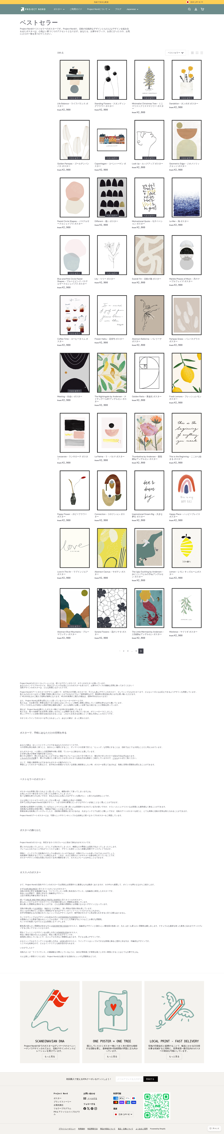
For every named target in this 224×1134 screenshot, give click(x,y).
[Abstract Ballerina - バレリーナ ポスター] (149, 321)
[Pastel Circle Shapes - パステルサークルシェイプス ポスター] (74, 203)
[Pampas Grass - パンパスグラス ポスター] (186, 321)
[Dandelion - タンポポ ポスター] (186, 84)
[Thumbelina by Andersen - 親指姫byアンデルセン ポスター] (149, 438)
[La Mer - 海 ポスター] (186, 202)
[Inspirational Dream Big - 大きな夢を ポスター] (149, 496)
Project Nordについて (97, 9)
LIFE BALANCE (31, 889)
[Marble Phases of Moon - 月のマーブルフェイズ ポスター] (186, 261)
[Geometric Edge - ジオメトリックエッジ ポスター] (186, 146)
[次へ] (141, 651)
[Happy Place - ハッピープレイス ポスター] (186, 496)
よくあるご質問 (142, 1129)
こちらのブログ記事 (28, 758)
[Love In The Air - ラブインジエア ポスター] (74, 554)
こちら (115, 758)
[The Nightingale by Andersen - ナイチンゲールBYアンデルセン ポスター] (112, 379)
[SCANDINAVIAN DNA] (50, 1011)
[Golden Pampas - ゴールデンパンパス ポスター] (74, 146)
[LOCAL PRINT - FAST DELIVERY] (174, 1011)
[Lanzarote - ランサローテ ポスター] (74, 438)
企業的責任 (58, 1105)
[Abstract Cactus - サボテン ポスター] (112, 554)
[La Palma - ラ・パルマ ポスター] (112, 437)
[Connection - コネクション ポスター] (112, 496)
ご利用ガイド (76, 9)
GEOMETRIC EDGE (60, 926)
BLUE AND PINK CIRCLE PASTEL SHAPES (43, 900)
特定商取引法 (93, 1129)
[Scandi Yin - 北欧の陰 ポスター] (149, 260)
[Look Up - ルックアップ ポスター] (149, 144)
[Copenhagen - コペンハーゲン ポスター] (112, 146)
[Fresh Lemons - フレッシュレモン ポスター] (186, 378)
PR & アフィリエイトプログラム (67, 1113)
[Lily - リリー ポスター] (112, 260)
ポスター (58, 9)
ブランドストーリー (62, 1101)
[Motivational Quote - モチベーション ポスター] (149, 203)
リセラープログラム (62, 1108)
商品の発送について (107, 1129)
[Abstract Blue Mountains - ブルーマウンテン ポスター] (74, 614)
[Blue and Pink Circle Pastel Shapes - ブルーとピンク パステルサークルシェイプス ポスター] (74, 262)
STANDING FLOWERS (68, 917)
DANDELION (63, 932)
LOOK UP (63, 941)
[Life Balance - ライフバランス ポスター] (74, 85)
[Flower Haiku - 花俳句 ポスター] (112, 320)
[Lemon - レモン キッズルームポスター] (186, 554)
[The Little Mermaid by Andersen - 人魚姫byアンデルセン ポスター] (149, 614)
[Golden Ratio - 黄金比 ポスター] (149, 377)
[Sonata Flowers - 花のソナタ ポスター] (112, 614)
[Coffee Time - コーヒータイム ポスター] (74, 321)
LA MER (37, 908)
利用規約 (81, 1129)
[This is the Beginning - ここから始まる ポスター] (186, 438)
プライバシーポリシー (67, 1129)
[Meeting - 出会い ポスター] (74, 377)
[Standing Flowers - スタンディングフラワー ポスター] (112, 85)
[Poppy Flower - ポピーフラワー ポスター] (74, 496)
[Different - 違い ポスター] (112, 202)
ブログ (118, 9)
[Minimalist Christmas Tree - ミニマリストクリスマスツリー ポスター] (149, 86)
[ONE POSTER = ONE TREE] (112, 1011)
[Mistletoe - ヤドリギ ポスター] (186, 613)
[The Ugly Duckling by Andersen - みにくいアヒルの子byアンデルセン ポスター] (149, 555)
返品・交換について (125, 1129)
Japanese (131, 9)
